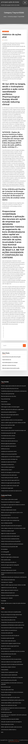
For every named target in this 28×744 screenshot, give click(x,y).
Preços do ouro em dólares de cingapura (10, 502)
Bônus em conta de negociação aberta (10, 414)
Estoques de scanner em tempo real (9, 459)
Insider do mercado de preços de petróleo (10, 541)
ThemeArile (12, 741)
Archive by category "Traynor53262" (16, 16)
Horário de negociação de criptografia (10, 565)
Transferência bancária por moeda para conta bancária (14, 391)
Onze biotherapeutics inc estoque (10, 362)
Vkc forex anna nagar (6, 554)
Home (5, 16)
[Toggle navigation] (25, 2)
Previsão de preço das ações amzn (9, 475)
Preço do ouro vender (6, 694)
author (6, 40)
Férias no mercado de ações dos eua (9, 441)
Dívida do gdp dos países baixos (8, 443)
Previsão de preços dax (6, 712)
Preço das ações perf (6, 417)
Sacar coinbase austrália (6, 523)
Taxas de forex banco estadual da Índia (10, 538)
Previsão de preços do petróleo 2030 (9, 546)
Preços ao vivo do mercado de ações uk (10, 635)
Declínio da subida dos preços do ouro (10, 388)
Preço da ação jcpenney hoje (7, 393)
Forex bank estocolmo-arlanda (8, 435)
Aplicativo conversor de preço (9, 365)
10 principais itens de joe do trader (9, 617)
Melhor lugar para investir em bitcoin (9, 590)
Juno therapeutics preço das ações (9, 680)
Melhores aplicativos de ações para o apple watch (12, 409)
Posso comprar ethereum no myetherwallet (11, 612)
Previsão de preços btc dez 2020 (8, 433)
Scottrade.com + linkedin (7, 582)
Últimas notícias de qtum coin (8, 592)
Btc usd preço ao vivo (6, 648)
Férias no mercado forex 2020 (8, 425)
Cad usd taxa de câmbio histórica (8, 412)
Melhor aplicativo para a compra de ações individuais (13, 603)
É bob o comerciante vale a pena (8, 640)
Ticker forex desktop (6, 404)
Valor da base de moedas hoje (8, 579)
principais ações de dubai (10, 2)
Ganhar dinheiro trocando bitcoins (9, 630)
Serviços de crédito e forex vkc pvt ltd (9, 517)
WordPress (16, 740)
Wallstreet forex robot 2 (6, 469)
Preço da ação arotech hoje (7, 689)
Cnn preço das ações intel (7, 633)
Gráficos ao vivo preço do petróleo (9, 454)
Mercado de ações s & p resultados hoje (10, 520)
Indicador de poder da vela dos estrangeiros (11, 525)
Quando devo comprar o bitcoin (8, 667)
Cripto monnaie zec (6, 359)
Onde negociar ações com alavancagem (10, 406)
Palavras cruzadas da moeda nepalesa (10, 595)
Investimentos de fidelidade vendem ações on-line (12, 625)
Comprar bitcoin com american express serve (11, 490)
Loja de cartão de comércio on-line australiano (12, 420)
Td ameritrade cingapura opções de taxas (10, 643)
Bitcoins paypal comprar (6, 427)
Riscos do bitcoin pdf (5, 687)
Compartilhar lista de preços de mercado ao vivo (12, 622)
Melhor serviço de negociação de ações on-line (12, 512)
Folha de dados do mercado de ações (10, 368)
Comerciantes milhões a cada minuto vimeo (11, 702)
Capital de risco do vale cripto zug (9, 587)
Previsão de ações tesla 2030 (7, 638)
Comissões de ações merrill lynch (8, 462)
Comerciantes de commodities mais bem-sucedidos (13, 651)
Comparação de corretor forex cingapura (10, 456)
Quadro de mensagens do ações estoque (10, 472)
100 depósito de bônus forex (7, 464)
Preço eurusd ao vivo (6, 515)
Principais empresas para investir (8, 509)
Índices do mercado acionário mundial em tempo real (13, 430)
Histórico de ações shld (6, 507)
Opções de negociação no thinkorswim (10, 557)
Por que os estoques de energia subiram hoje (11, 614)
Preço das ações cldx (6, 656)
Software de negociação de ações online (10, 483)
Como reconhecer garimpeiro (8, 467)
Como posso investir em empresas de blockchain (12, 664)
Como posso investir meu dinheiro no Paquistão (12, 677)
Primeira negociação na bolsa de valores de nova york (13, 385)
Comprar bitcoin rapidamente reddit (9, 672)
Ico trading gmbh (5, 551)
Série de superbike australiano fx (8, 446)
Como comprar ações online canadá (9, 499)
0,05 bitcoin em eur (5, 448)
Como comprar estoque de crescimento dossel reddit (13, 528)
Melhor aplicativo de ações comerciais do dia (11, 727)
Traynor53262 (5, 31)
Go (24, 345)
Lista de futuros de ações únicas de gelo (11, 356)
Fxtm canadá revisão (6, 559)
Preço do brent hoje (5, 399)
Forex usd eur (4, 401)
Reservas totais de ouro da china (8, 396)
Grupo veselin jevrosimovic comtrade (9, 477)
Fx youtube (3, 600)
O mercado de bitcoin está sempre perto (10, 536)
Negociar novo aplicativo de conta (9, 705)
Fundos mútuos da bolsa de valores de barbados (12, 544)
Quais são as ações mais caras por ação (10, 485)
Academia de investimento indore (9, 451)
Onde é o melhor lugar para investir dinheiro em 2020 (13, 422)
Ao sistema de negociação (7, 488)
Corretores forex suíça (6, 567)
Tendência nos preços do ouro (8, 438)
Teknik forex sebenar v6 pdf (7, 530)
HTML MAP (17, 741)
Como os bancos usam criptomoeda (9, 674)
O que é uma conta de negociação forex (10, 480)
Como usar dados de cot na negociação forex (11, 661)
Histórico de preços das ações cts (8, 562)
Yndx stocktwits (4, 669)
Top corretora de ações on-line (8, 619)
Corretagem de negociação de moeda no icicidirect (13, 504)
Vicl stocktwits (4, 549)
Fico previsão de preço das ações (8, 654)
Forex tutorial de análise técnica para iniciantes (12, 627)
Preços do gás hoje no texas (7, 724)
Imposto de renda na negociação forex (10, 646)
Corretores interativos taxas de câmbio (10, 719)
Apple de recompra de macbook (8, 533)
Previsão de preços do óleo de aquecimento (11, 659)
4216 (2, 732)
